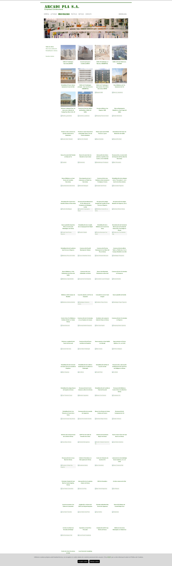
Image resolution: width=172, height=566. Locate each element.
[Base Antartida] (99, 139)
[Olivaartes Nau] (68, 106)
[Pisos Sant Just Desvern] (85, 83)
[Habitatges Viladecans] (119, 59)
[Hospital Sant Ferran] (100, 185)
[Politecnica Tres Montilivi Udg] (119, 234)
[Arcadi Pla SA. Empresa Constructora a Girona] (62, 10)
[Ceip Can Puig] (82, 488)
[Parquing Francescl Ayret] (102, 115)
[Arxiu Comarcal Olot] (117, 465)
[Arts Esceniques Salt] (66, 535)
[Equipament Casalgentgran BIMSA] (85, 59)
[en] (127, 5)
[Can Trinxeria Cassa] (66, 395)
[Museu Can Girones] (100, 395)
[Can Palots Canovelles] (67, 488)
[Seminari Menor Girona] (118, 209)
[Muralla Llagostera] (83, 395)
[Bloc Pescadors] (116, 162)
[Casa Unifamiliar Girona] (84, 255)
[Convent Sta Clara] (66, 348)
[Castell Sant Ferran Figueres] (68, 234)
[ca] (120, 5)
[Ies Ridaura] (115, 488)
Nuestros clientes (50, 56)
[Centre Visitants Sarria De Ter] (102, 443)
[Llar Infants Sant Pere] (84, 512)
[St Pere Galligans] (117, 348)
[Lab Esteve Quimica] (117, 442)
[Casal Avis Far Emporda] (84, 279)
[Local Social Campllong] (84, 535)
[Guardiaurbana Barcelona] (68, 185)
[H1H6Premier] (85, 106)
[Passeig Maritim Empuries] (85, 325)
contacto (88, 14)
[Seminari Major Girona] (101, 418)
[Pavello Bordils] (116, 279)
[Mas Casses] (98, 348)
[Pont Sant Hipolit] (100, 325)
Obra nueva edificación (51, 48)
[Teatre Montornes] (117, 115)
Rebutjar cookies (94, 561)
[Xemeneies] (81, 162)
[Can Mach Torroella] (66, 512)
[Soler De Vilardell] (83, 139)
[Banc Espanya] (65, 372)
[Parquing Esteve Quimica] (119, 325)
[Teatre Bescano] (65, 325)
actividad (54, 14)
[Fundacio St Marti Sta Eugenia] (68, 467)
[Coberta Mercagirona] (84, 442)
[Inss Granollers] (99, 465)
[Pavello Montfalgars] (66, 209)
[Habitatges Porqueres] (118, 255)
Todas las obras (50, 46)
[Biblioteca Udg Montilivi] (67, 279)
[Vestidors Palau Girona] (101, 302)
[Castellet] (63, 162)
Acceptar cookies (83, 561)
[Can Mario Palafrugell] (84, 348)
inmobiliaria (123, 14)
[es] (122, 5)
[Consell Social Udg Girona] (68, 418)
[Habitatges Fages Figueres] (119, 302)
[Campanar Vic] (116, 395)
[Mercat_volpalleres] (117, 92)
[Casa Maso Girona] (66, 442)
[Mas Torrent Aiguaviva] (101, 488)
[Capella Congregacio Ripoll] (85, 210)
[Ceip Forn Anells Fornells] (85, 418)
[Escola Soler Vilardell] (67, 139)
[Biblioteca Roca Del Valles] (68, 255)
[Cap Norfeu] (98, 512)
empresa (46, 14)
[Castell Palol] (99, 372)
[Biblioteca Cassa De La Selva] (102, 210)
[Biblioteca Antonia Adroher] (68, 302)
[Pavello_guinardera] (66, 115)
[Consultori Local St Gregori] (102, 279)
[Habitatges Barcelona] (68, 59)
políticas (74, 14)
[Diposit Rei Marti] (117, 139)
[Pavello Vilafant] (82, 232)
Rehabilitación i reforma (51, 50)
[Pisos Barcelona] (102, 83)
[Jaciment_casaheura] (83, 115)
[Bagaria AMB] (99, 92)
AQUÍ (109, 557)
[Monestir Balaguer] (83, 185)
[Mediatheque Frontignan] (101, 162)
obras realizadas (64, 14)
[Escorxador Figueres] (118, 185)
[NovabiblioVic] (119, 83)
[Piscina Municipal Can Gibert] (102, 234)
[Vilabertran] (115, 512)
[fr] (124, 5)
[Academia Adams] (83, 465)
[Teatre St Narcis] (116, 418)
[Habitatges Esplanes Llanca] (85, 304)
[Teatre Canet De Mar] (68, 83)
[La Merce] (81, 372)
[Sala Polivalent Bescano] (101, 255)
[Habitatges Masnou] (102, 59)
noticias (81, 14)
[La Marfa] (115, 372)
